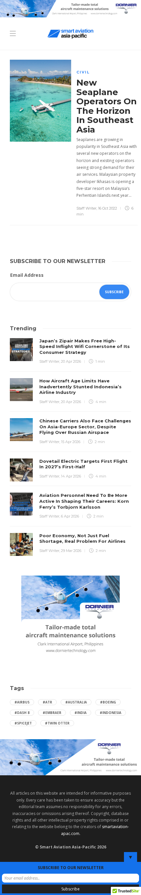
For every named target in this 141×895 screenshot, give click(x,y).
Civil (83, 72)
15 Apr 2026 (70, 441)
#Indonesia (110, 712)
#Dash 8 (22, 712)
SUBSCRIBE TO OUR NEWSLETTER (71, 867)
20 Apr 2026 (71, 361)
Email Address (27, 275)
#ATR (47, 702)
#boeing (108, 702)
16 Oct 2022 (107, 208)
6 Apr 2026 (70, 516)
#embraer (52, 712)
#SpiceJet (23, 723)
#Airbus (22, 702)
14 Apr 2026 (71, 476)
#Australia (76, 702)
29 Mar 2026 (71, 550)
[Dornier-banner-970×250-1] (70, 757)
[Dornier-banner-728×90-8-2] (70, 8)
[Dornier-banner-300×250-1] (70, 616)
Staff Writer (86, 208)
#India (80, 712)
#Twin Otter (57, 723)
